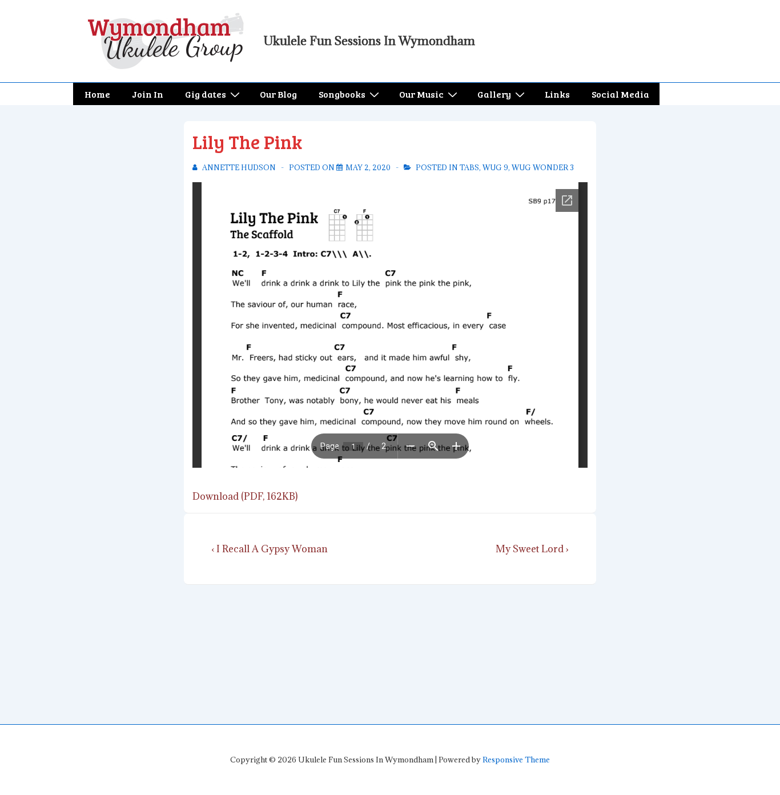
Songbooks (342, 94)
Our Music (421, 94)
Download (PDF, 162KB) (244, 496)
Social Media (620, 94)
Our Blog (278, 94)
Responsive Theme (516, 759)
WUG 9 (495, 167)
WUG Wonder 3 (543, 167)
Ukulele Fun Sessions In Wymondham (369, 41)
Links (557, 94)
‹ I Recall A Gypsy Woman (269, 549)
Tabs (469, 167)
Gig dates (205, 94)
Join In (147, 94)
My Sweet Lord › (532, 549)
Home (97, 94)
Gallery (494, 94)
